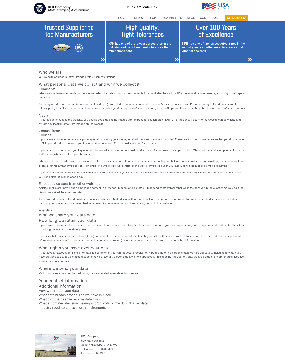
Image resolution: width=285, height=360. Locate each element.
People (154, 17)
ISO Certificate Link (142, 7)
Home (122, 17)
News (191, 17)
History (137, 17)
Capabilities (173, 17)
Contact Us (209, 17)
